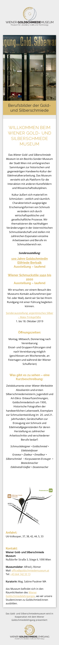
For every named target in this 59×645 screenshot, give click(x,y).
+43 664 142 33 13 (20, 574)
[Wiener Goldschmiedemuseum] (29, 16)
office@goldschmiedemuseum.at (30, 570)
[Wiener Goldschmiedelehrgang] (30, 638)
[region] (29, 77)
